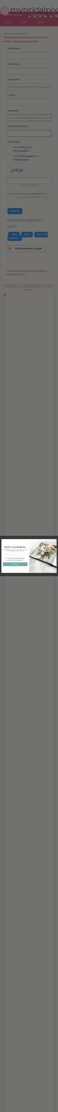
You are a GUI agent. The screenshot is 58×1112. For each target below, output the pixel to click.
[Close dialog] (54, 541)
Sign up (15, 564)
